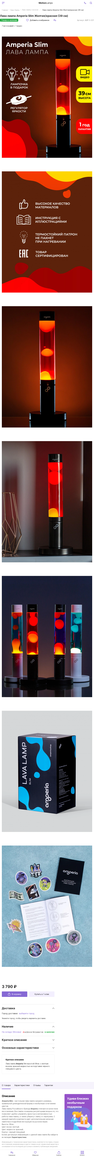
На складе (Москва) (11, 1032)
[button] (85, 3)
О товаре (6, 1085)
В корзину (16, 994)
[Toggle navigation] (21, 3)
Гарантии (48, 1085)
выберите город (26, 1013)
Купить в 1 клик (42, 994)
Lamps (46, 3)
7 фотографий (12, 26)
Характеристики (22, 1085)
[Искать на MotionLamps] (91, 3)
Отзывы (37, 1085)
